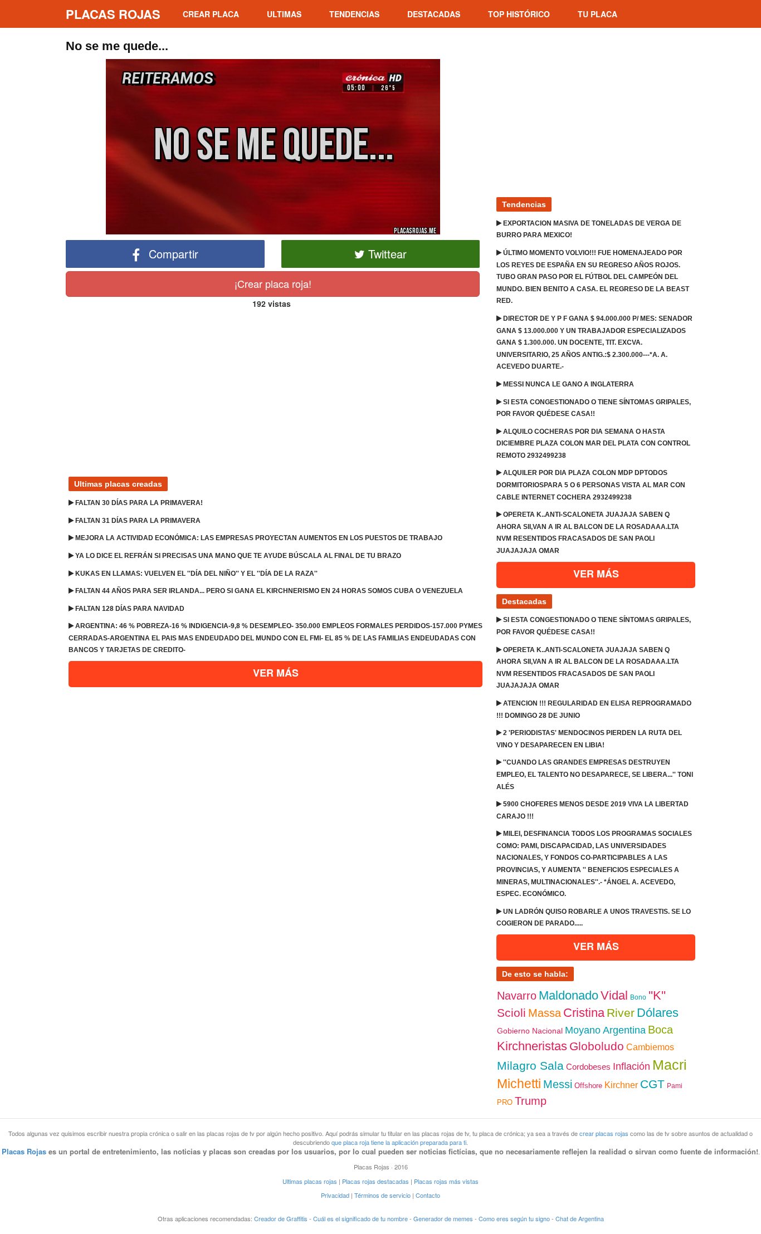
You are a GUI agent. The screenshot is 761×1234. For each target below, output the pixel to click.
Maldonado (568, 995)
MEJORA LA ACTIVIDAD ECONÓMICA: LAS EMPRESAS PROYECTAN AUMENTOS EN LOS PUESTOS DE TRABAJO (258, 538)
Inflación (631, 1066)
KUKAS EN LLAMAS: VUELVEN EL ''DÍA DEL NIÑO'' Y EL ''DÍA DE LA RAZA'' (196, 573)
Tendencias (354, 13)
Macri (669, 1065)
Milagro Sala (530, 1065)
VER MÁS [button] (276, 672)
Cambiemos (650, 1047)
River (621, 1012)
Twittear (386, 254)
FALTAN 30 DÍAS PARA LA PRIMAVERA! (138, 503)
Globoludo (596, 1046)
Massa (544, 1013)
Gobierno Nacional (530, 1030)
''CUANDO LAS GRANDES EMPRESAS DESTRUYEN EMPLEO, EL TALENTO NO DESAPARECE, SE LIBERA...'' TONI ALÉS (594, 774)
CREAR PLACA (211, 13)
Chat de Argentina (579, 1218)
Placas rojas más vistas (446, 1181)
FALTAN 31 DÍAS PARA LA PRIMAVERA (137, 521)
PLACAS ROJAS (113, 14)
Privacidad (335, 1195)
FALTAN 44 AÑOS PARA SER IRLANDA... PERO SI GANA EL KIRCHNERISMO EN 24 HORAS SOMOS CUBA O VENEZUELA (268, 591)
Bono (638, 997)
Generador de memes (443, 1218)
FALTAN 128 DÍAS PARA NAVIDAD (129, 609)
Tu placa (597, 13)
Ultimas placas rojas (309, 1181)
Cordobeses (588, 1066)
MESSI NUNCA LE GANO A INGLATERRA (567, 384)
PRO (505, 1102)
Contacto (428, 1195)
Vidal (614, 995)
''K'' (657, 995)
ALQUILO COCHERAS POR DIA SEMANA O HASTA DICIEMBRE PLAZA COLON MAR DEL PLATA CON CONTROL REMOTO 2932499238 (593, 443)
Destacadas (433, 13)
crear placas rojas (603, 1133)
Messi (557, 1084)
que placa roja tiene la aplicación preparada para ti (398, 1142)
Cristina (583, 1013)
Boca (660, 1030)
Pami (674, 1086)
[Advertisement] (273, 388)
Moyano (583, 1030)
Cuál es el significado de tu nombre (360, 1218)
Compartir (171, 254)
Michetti (519, 1083)
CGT (652, 1084)
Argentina (624, 1030)
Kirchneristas (532, 1046)
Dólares (658, 1013)
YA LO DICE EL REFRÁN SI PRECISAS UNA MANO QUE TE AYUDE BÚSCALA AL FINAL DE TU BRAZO (237, 556)
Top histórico (519, 13)
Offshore (588, 1085)
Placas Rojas (24, 1151)
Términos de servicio (382, 1195)
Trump (531, 1101)
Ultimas (284, 13)
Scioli (511, 1012)
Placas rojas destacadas (375, 1181)
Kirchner (621, 1085)
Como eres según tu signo (514, 1218)
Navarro (516, 996)
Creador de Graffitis (281, 1218)
